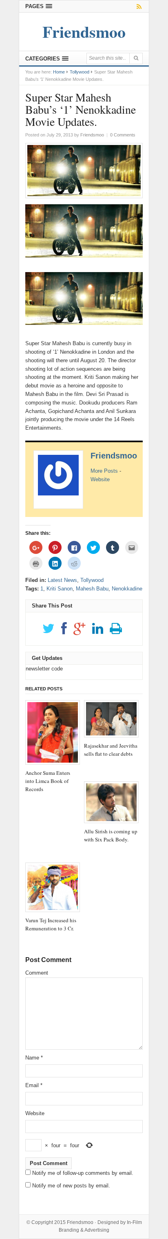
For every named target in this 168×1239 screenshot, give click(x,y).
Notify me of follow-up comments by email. (82, 1173)
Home (59, 71)
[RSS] (138, 6)
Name (34, 1058)
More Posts (104, 471)
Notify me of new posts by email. (71, 1186)
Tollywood (79, 71)
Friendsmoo (114, 455)
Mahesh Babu (92, 589)
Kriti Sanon (59, 589)
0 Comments (122, 134)
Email (33, 1085)
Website (100, 479)
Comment (36, 973)
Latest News (62, 580)
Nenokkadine (127, 589)
